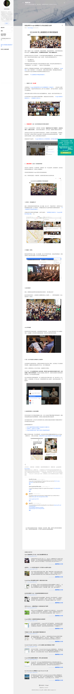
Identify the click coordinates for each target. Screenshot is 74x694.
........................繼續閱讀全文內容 (56, 564)
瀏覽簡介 (6, 23)
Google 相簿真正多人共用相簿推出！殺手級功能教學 (46, 139)
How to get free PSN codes (35, 486)
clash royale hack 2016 (34, 499)
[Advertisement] (43, 14)
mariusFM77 (46, 687)
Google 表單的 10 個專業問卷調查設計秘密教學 (35, 619)
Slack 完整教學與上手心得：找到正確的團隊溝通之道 (36, 554)
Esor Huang (6, 9)
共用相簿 (37, 467)
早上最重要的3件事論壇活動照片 (37, 74)
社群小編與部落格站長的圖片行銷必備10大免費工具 (38, 427)
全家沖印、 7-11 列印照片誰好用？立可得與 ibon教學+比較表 (38, 567)
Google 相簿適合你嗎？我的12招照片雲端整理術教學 (38, 430)
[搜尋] (64, 3)
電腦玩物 (27, 2)
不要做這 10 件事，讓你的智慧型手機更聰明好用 (35, 632)
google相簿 (58, 467)
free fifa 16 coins (32, 479)
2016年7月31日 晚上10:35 (37, 503)
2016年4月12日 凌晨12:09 (41, 479)
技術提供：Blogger (44, 685)
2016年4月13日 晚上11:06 (45, 486)
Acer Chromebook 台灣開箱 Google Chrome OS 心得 (36, 670)
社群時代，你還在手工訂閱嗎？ (33, 428)
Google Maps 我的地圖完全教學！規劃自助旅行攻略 (36, 580)
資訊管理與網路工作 (45, 467)
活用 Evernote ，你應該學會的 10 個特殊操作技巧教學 (36, 606)
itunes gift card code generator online (40, 496)
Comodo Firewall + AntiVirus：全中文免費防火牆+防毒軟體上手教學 (39, 645)
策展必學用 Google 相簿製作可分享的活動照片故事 (50, 435)
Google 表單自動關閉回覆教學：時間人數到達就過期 (36, 657)
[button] (62, 25)
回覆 (29, 491)
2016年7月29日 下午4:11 (37, 493)
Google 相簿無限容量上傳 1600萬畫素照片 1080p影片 (42, 87)
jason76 (30, 493)
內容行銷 (32, 467)
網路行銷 (53, 467)
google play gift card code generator (36, 508)
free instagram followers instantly (36, 507)
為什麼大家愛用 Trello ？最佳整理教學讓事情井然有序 (36, 593)
